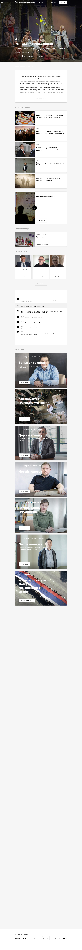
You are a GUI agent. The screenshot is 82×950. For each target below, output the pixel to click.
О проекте (18, 934)
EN (55, 2)
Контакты (26, 934)
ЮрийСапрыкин (26, 52)
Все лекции (41, 340)
